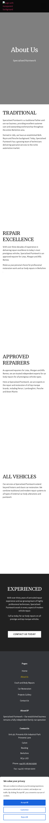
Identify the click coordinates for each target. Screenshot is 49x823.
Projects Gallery (24, 695)
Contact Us (24, 701)
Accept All (24, 803)
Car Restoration (24, 689)
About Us (24, 677)
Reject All (24, 817)
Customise (25, 810)
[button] (43, 6)
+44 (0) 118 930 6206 (28, 763)
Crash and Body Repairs (24, 683)
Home (24, 671)
